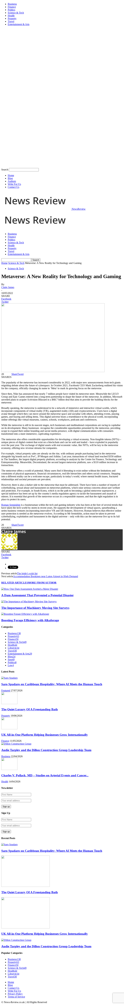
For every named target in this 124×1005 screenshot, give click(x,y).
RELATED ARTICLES (14, 582)
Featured (5, 690)
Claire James (7, 287)
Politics (11, 9)
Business (12, 4)
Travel (11, 21)
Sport (11, 659)
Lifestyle (13, 647)
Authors (12, 181)
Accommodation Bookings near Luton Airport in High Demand (45, 576)
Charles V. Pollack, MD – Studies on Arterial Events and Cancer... (44, 775)
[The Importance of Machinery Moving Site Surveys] (29, 601)
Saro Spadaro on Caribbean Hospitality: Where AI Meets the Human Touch (51, 684)
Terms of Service (16, 996)
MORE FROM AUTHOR (42, 582)
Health (11, 15)
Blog (10, 178)
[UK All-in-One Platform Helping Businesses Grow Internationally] (9, 728)
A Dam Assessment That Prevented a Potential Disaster (37, 595)
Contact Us (13, 187)
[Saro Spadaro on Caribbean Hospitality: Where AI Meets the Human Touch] (9, 678)
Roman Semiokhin (10, 504)
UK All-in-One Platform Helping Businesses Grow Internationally (44, 734)
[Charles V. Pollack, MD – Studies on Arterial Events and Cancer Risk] (9, 769)
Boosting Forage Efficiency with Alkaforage (30, 620)
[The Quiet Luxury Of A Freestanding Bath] (9, 703)
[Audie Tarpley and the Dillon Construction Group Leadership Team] (16, 743)
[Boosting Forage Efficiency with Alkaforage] (25, 614)
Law (11, 665)
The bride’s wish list (27, 573)
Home (11, 175)
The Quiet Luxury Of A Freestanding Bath (29, 709)
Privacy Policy (15, 993)
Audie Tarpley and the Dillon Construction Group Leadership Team (46, 750)
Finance (12, 6)
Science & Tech (16, 12)
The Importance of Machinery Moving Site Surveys (35, 608)
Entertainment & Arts (18, 24)
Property (12, 18)
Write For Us (14, 184)
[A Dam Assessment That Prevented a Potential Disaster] (29, 589)
